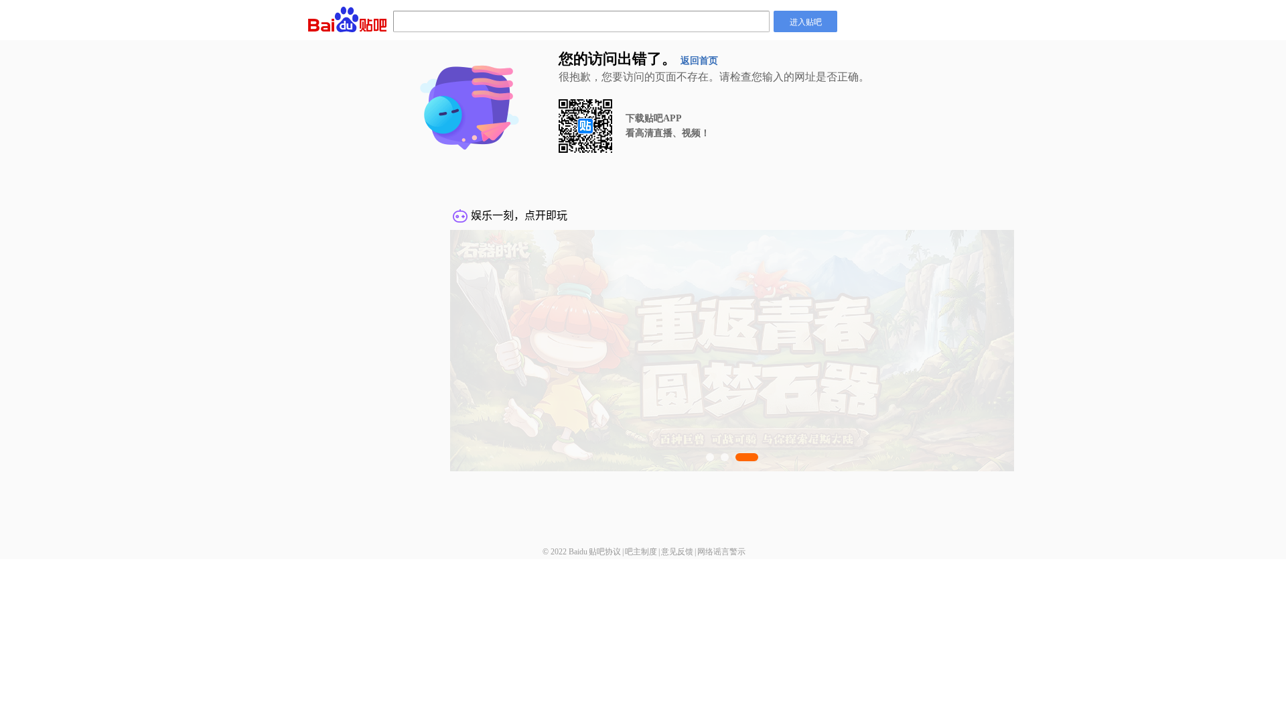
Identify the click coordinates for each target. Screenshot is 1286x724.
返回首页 (699, 61)
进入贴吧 (806, 21)
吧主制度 (641, 551)
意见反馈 (677, 551)
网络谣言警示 (721, 551)
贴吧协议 (605, 551)
